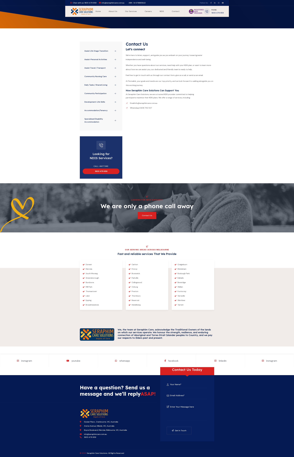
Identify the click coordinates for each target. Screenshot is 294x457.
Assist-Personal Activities (95, 59)
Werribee (181, 300)
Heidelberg (136, 305)
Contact (176, 11)
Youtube (75, 360)
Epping (88, 300)
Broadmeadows (92, 305)
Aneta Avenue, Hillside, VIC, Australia (99, 426)
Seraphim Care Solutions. (97, 453)
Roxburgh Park (184, 273)
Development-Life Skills (94, 102)
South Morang (92, 273)
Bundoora (90, 282)
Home (98, 11)
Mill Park (89, 287)
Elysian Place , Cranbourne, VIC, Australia (101, 422)
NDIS (162, 11)
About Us (113, 11)
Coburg (135, 287)
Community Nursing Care (95, 76)
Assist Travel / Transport (95, 68)
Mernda (89, 269)
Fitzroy (134, 269)
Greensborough (92, 278)
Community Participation (95, 93)
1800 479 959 (90, 3)
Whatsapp (124, 360)
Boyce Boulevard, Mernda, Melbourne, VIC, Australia (105, 430)
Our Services (131, 11)
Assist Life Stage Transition (96, 51)
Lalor (88, 296)
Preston (135, 291)
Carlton (135, 264)
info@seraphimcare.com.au (113, 3)
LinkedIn (222, 360)
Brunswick (136, 273)
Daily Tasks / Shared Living (95, 85)
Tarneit (181, 305)
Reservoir (135, 300)
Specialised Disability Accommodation (93, 120)
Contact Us (147, 215)
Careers (148, 11)
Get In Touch (180, 430)
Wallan (180, 287)
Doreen (89, 264)
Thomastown (91, 291)
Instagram (26, 360)
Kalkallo (181, 278)
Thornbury (136, 296)
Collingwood (137, 282)
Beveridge (182, 282)
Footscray (182, 291)
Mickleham (182, 269)
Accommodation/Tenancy (95, 110)
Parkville (135, 278)
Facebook (173, 360)
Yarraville (181, 296)
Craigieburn (182, 264)
